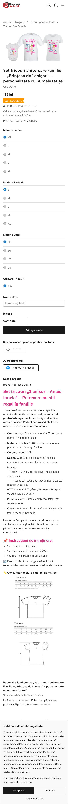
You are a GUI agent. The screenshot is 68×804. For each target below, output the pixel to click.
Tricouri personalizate (42, 22)
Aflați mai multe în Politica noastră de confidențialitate (32, 777)
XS (9, 137)
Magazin (20, 22)
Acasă (7, 22)
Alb (10, 286)
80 (9, 242)
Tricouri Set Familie (14, 26)
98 (9, 267)
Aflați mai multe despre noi (17, 782)
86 (9, 250)
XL (9, 171)
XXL (10, 223)
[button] (12, 5)
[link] (34, 797)
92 (9, 259)
